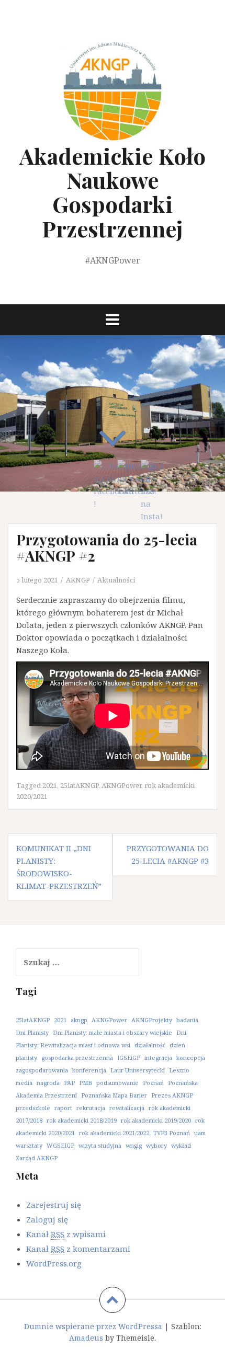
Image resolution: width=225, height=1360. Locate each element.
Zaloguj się (47, 1219)
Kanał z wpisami (66, 1234)
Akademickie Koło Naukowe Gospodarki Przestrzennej (112, 192)
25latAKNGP (79, 785)
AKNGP (78, 580)
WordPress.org (54, 1263)
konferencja (89, 1070)
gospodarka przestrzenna (77, 1057)
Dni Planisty (32, 1032)
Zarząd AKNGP (37, 1158)
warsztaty (29, 1145)
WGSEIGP (60, 1145)
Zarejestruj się (53, 1204)
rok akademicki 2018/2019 (82, 1120)
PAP (69, 1083)
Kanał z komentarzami (78, 1248)
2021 (49, 785)
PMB (85, 1083)
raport (63, 1108)
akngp (79, 1020)
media (24, 1083)
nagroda (48, 1083)
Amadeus (86, 1338)
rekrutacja (90, 1108)
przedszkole (33, 1108)
